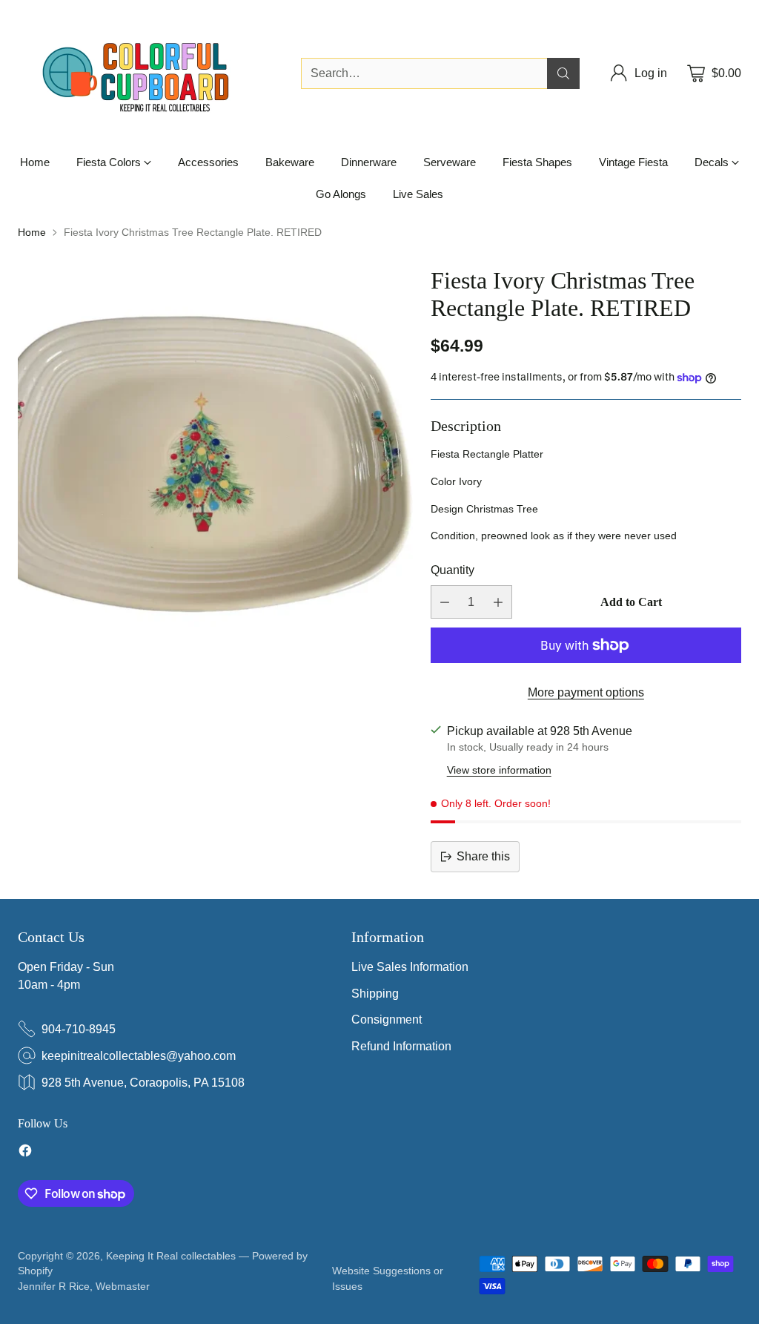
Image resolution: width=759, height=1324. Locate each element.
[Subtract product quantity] (444, 602)
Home (32, 232)
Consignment (386, 1019)
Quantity (452, 570)
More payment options (586, 692)
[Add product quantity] (498, 602)
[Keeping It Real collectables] (147, 73)
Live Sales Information (409, 967)
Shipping (375, 993)
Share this (483, 856)
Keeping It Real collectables (171, 1256)
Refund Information (401, 1046)
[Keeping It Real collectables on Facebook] (25, 1153)
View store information (499, 770)
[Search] (563, 73)
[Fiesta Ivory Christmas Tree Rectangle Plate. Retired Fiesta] (216, 465)
